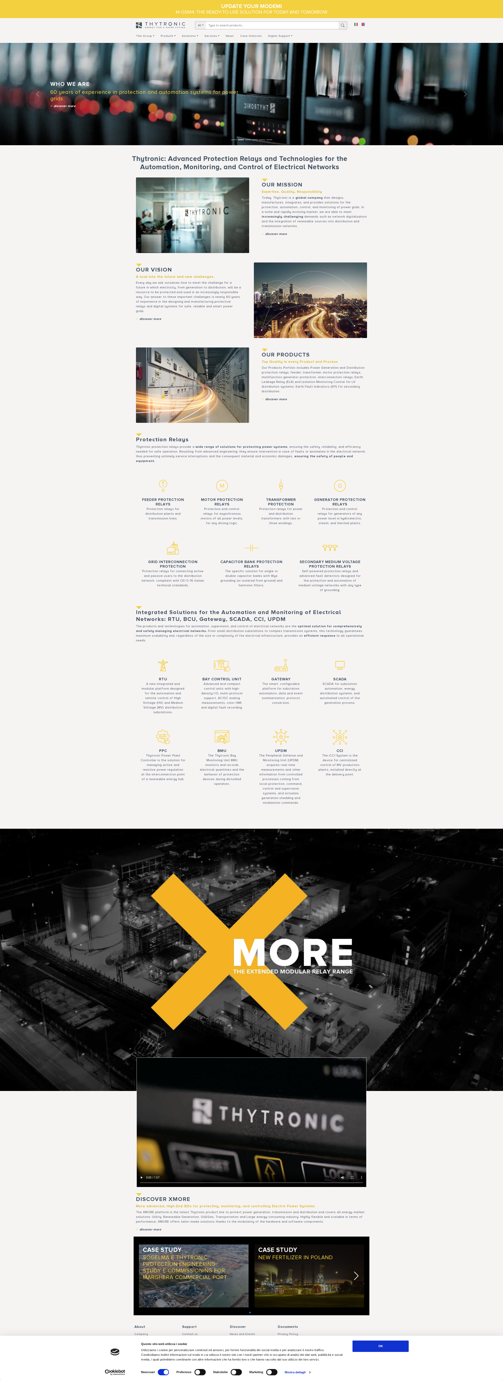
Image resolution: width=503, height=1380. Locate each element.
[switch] (200, 1372)
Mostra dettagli (295, 1372)
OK (380, 1346)
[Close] (315, 636)
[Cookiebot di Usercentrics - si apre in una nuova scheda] (115, 1372)
